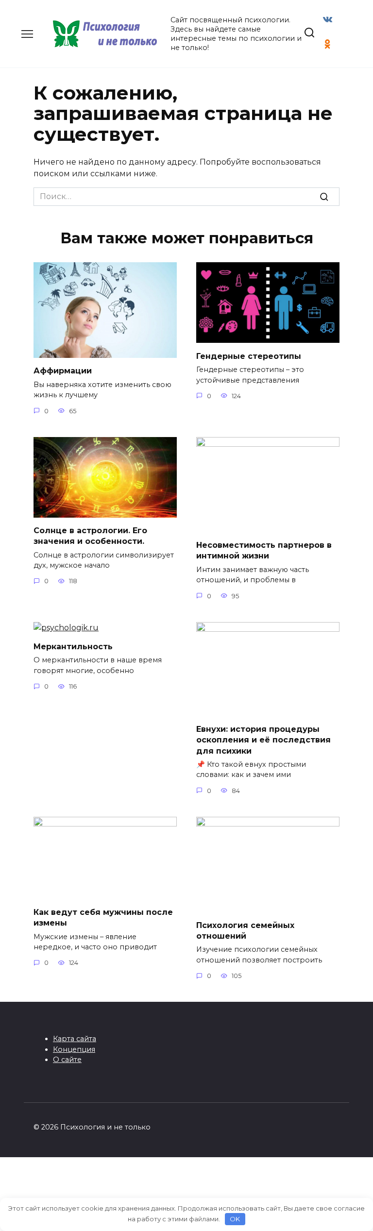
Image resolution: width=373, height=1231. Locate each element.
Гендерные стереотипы (248, 355)
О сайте (67, 1059)
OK (235, 1219)
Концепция (74, 1049)
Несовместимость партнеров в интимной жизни (264, 550)
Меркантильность (73, 646)
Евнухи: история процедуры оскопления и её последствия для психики (263, 739)
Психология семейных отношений (245, 930)
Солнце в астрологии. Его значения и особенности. (90, 536)
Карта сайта (74, 1038)
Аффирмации (63, 370)
